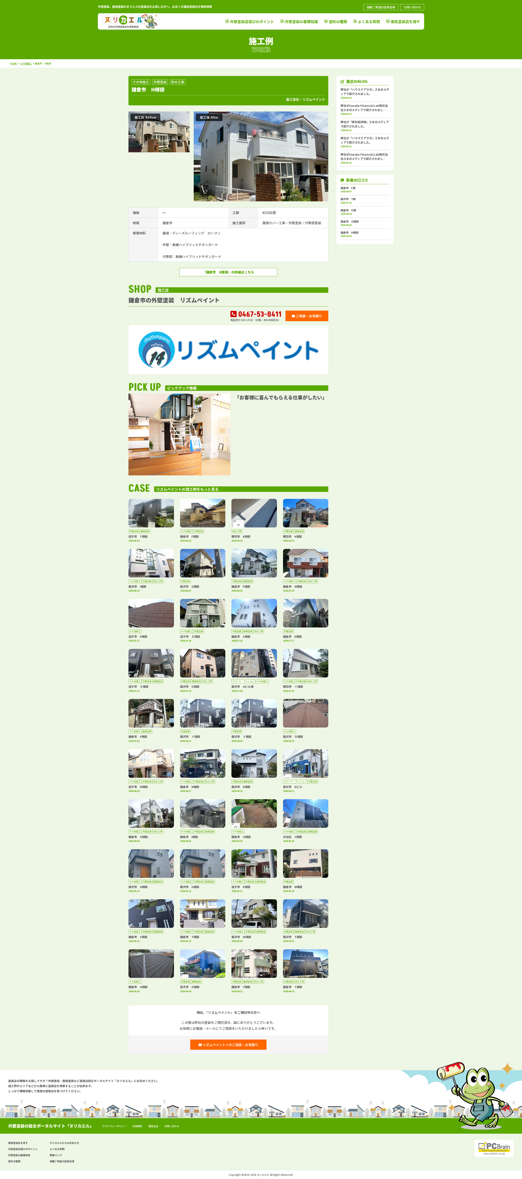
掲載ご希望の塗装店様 (381, 7)
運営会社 (153, 1126)
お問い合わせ (412, 7)
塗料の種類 (338, 21)
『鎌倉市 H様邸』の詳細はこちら (228, 272)
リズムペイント (313, 99)
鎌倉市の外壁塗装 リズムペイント (174, 300)
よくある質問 (369, 21)
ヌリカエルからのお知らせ (64, 1142)
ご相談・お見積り (308, 315)
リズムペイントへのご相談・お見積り (230, 1044)
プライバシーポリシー (114, 1126)
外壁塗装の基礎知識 (301, 21)
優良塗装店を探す (405, 21)
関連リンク (56, 1155)
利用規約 (137, 1126)
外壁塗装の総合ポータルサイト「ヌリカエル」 (51, 1126)
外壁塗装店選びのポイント (252, 21)
